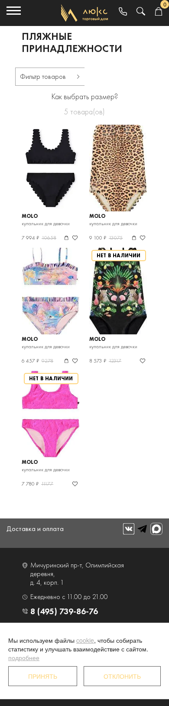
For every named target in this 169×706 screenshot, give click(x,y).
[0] (158, 11)
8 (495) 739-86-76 (64, 611)
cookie (85, 640)
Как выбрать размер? (85, 96)
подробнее (23, 657)
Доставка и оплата (35, 528)
